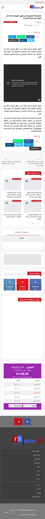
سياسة (38, 475)
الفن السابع (37, 463)
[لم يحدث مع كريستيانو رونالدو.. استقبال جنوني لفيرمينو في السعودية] (12, 184)
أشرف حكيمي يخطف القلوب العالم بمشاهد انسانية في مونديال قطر (34, 163)
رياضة (38, 471)
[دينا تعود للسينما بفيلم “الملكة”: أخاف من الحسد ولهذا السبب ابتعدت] (32, 184)
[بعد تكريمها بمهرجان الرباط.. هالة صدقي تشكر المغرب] (32, 206)
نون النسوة (37, 459)
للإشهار (39, 492)
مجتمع (38, 479)
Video (14, 22)
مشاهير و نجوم (36, 179)
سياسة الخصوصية (36, 496)
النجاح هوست (23, 514)
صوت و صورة (7, 22)
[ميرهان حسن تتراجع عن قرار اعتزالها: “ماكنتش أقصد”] (12, 206)
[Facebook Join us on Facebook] (27, 421)
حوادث (38, 467)
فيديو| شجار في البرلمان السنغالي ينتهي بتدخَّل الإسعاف (11, 162)
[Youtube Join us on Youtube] (18, 421)
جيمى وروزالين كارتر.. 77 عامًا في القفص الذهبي (15, 2)
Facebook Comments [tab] (21, 232)
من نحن (39, 484)
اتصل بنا (39, 488)
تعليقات (21, 238)
